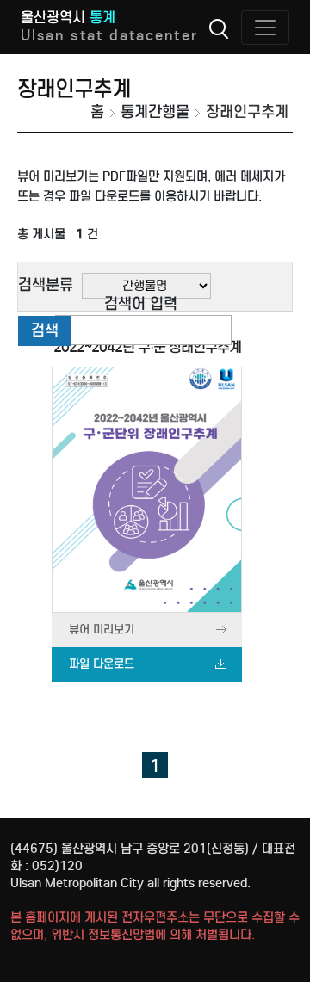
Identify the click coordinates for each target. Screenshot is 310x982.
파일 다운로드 (101, 664)
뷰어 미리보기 (101, 629)
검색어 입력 (140, 303)
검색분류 (45, 284)
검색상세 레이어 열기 (219, 28)
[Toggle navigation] (265, 27)
